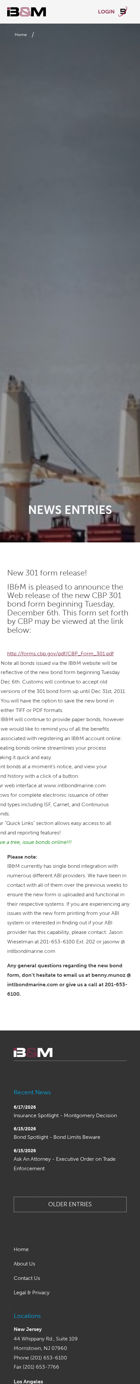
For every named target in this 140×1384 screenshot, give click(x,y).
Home (21, 34)
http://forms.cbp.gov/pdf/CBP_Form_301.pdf (60, 653)
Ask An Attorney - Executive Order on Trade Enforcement (65, 1164)
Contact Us (27, 1278)
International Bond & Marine (26, 12)
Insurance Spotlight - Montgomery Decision (65, 1115)
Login (107, 12)
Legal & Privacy (31, 1292)
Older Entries (70, 1204)
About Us (24, 1264)
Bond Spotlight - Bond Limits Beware (57, 1137)
